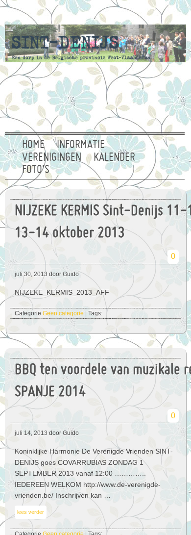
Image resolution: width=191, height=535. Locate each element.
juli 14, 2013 (31, 433)
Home (33, 145)
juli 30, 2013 (31, 274)
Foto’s (35, 170)
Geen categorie (63, 313)
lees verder (30, 512)
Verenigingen (51, 158)
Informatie (81, 145)
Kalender (114, 158)
